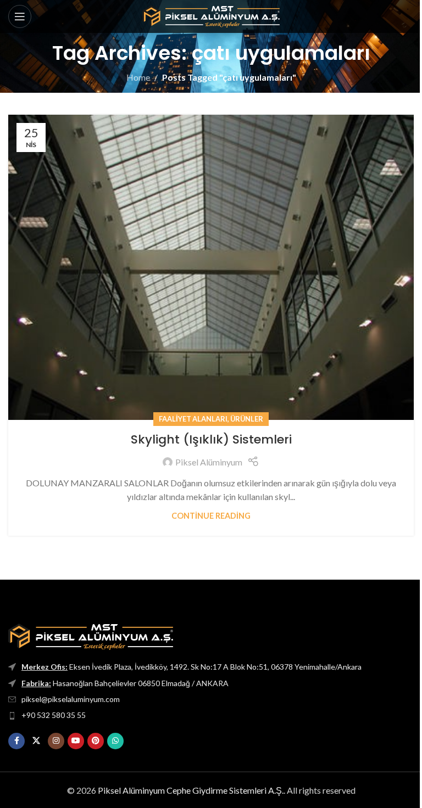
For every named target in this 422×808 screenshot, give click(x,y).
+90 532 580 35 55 (53, 715)
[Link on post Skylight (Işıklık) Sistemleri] (211, 267)
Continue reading (211, 515)
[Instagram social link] (56, 741)
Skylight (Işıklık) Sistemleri (211, 439)
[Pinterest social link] (95, 741)
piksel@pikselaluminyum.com (70, 699)
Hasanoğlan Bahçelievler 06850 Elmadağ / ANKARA (125, 683)
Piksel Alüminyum (208, 462)
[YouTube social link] (76, 741)
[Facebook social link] (16, 741)
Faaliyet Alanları (193, 418)
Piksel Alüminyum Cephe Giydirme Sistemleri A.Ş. (191, 790)
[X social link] (36, 741)
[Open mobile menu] (20, 16)
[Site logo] (211, 15)
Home (138, 77)
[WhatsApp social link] (115, 741)
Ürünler (246, 418)
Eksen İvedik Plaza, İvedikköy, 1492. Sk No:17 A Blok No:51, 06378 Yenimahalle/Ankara (191, 666)
